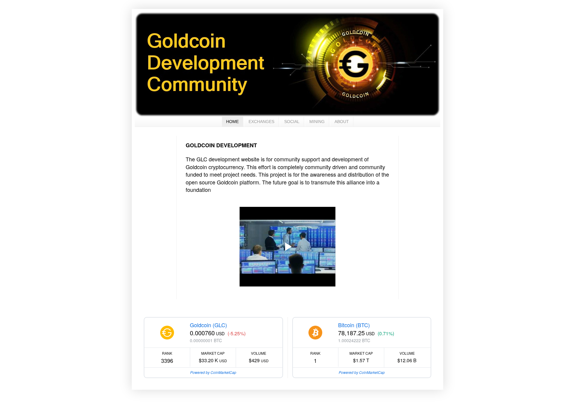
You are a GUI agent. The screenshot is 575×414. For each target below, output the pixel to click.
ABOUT (342, 121)
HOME (232, 121)
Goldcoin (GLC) (208, 325)
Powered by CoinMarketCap (213, 372)
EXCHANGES (261, 121)
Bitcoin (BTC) (354, 325)
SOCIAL (291, 121)
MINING (317, 121)
